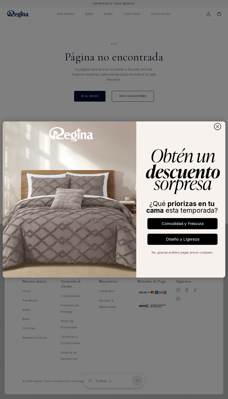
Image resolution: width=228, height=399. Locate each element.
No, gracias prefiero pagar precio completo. (182, 252)
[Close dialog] (217, 126)
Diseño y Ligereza (182, 239)
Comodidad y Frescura (183, 223)
